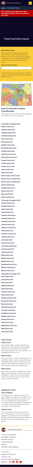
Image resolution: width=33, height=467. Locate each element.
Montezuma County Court (9, 264)
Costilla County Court (7, 163)
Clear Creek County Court (9, 157)
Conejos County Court (8, 160)
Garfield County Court (8, 206)
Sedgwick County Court (8, 316)
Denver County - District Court (10, 175)
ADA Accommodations (9, 434)
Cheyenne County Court (8, 154)
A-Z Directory (5, 452)
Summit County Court (7, 319)
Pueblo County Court (7, 295)
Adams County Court (7, 126)
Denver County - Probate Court (10, 181)
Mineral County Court (7, 258)
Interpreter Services (7, 439)
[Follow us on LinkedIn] (17, 462)
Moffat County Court (7, 261)
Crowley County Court (8, 166)
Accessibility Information (8, 437)
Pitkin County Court (7, 288)
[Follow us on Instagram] (10, 462)
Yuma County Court (7, 331)
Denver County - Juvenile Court (10, 178)
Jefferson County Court (8, 227)
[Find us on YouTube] (20, 462)
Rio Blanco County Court (8, 298)
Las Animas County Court (9, 246)
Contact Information (7, 442)
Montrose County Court (8, 267)
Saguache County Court (8, 307)
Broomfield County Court (8, 148)
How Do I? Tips (5, 457)
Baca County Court (7, 139)
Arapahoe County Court (8, 132)
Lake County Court (7, 240)
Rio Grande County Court (8, 301)
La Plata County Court (8, 236)
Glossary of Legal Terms (8, 454)
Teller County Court (7, 322)
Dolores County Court (7, 185)
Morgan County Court (7, 270)
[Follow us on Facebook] (13, 462)
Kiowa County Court (7, 230)
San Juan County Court (8, 310)
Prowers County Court (8, 291)
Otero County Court (7, 276)
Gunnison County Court (8, 215)
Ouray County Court (7, 279)
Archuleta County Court (8, 135)
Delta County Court (7, 172)
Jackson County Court (8, 224)
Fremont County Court (8, 203)
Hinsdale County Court (8, 218)
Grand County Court (7, 212)
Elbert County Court (7, 194)
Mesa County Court (7, 255)
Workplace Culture (9, 447)
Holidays (3, 444)
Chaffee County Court (8, 151)
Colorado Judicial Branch (13, 3)
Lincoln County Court (7, 249)
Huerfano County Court (8, 221)
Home (3, 8)
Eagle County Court (7, 191)
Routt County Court (7, 304)
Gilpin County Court (7, 209)
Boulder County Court (7, 145)
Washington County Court (9, 325)
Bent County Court (7, 142)
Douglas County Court (8, 188)
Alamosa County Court (8, 129)
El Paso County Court (7, 197)
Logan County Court (7, 252)
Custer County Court (7, 169)
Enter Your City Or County (9, 65)
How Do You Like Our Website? (10, 459)
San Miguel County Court (8, 313)
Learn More (4, 15)
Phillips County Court (7, 285)
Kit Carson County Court (8, 233)
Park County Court (6, 282)
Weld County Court (7, 328)
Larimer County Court (7, 243)
